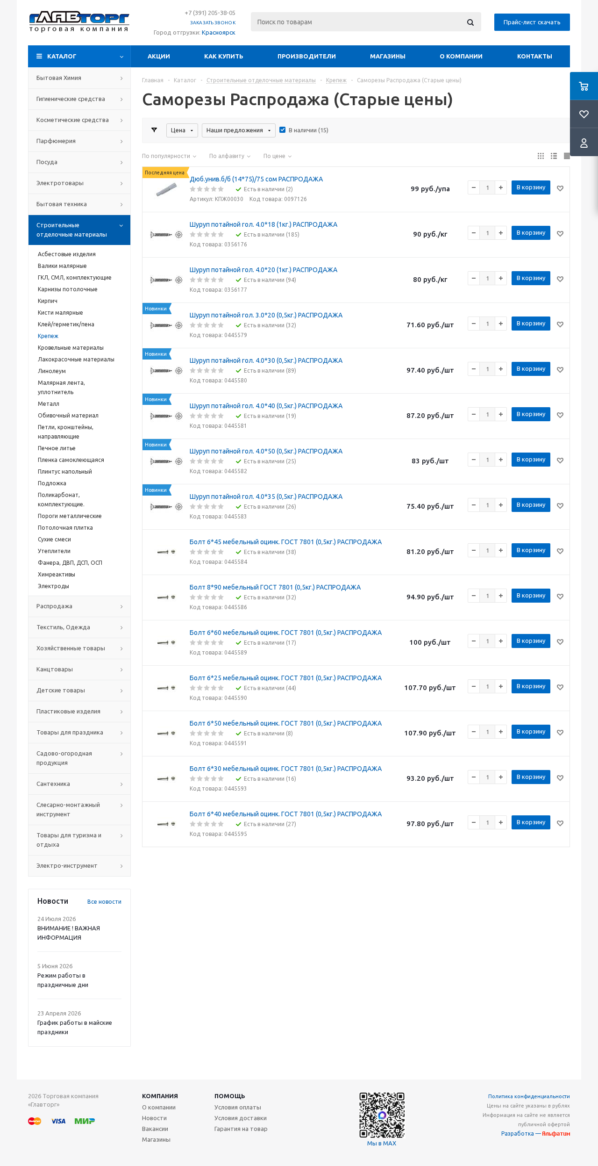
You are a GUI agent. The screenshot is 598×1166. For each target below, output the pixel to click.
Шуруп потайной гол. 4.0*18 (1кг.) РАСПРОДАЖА (263, 224)
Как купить (223, 56)
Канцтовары (54, 669)
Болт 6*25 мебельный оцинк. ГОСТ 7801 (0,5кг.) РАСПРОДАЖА (286, 678)
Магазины (388, 56)
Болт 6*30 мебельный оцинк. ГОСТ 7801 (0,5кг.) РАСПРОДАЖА (286, 768)
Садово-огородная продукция (64, 758)
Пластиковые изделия (68, 711)
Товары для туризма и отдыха (68, 840)
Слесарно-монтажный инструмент (68, 809)
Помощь (229, 1096)
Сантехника (53, 783)
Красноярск (218, 32)
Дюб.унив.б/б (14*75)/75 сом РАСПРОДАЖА (256, 179)
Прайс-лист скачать (532, 22)
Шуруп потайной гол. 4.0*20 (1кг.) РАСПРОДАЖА (263, 270)
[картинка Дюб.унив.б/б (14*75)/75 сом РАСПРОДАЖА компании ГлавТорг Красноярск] (166, 189)
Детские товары (60, 690)
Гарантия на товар (241, 1128)
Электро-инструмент (67, 865)
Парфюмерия (56, 140)
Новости (154, 1118)
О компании (461, 56)
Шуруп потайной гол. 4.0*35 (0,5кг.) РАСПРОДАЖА (266, 496)
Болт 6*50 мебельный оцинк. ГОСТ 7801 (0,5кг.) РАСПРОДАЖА (286, 723)
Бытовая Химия (58, 77)
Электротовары (60, 183)
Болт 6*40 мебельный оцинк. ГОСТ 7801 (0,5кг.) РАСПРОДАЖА (286, 814)
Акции (159, 56)
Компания (160, 1096)
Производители (307, 56)
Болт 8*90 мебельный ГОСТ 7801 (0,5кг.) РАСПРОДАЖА (275, 587)
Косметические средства (72, 119)
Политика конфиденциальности (529, 1096)
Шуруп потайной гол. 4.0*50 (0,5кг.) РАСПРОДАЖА (266, 451)
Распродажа (54, 606)
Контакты (534, 56)
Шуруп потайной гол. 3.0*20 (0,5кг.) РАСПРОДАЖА (266, 315)
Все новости (104, 902)
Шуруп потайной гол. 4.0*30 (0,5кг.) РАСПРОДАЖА (266, 360)
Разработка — (521, 1133)
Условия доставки (240, 1118)
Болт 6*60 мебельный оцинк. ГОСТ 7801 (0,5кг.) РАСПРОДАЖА (286, 632)
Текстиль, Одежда (63, 627)
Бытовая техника (61, 204)
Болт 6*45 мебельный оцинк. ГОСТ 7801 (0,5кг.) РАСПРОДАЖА (286, 542)
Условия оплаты (237, 1107)
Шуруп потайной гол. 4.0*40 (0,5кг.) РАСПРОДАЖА (266, 406)
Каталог (62, 56)
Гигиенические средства (70, 98)
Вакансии (155, 1128)
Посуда (46, 161)
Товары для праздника (69, 732)
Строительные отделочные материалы (71, 230)
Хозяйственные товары (70, 648)
